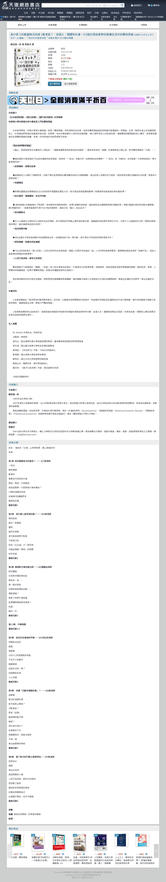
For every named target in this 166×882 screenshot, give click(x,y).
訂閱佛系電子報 (126, 18)
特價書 (144, 24)
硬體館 (69, 12)
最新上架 (22, 24)
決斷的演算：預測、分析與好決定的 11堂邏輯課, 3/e (62, 860)
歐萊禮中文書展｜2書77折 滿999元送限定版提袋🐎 (37, 18)
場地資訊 (138, 12)
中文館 (41, 12)
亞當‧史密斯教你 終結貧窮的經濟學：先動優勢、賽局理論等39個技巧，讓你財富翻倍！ (82, 863)
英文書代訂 (94, 18)
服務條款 (108, 872)
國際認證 (80, 12)
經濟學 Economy (69, 74)
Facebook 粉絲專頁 (62, 872)
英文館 (51, 12)
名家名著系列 (105, 18)
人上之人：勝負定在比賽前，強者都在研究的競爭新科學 (124, 860)
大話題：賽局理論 (19, 857)
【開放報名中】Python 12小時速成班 (149, 18)
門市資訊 (126, 12)
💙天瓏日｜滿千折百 (8, 18)
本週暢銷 (83, 24)
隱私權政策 (98, 872)
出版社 (105, 12)
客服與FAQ (77, 872)
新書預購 (52, 24)
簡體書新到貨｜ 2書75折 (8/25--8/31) (72, 18)
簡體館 (60, 12)
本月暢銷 (113, 24)
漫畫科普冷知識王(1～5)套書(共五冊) (41, 859)
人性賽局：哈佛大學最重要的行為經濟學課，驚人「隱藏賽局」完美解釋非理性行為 (103, 863)
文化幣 (115, 18)
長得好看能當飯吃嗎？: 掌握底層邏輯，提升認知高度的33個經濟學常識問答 (145, 861)
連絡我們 (88, 872)
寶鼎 (63, 48)
